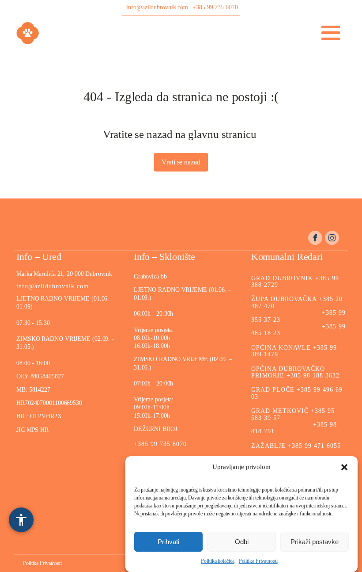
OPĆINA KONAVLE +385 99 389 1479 (294, 351)
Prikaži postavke (314, 541)
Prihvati (168, 541)
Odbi (242, 541)
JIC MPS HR (33, 430)
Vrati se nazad (181, 162)
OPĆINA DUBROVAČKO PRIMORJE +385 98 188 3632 (295, 372)
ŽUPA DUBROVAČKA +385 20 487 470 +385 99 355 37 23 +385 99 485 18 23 (298, 316)
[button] (344, 467)
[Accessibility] (21, 519)
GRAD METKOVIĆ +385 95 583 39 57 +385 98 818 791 (294, 421)
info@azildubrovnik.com (157, 7)
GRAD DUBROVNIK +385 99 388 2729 (295, 281)
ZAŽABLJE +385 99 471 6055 (296, 445)
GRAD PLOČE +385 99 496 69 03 (297, 393)
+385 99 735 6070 (215, 7)
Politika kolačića (217, 561)
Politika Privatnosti (258, 561)
